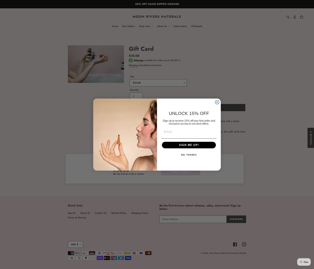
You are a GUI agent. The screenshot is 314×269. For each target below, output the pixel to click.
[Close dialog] (217, 102)
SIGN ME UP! (189, 145)
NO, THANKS (189, 155)
